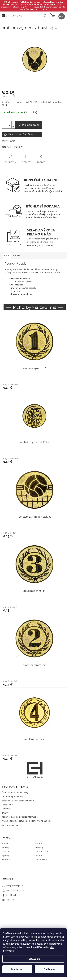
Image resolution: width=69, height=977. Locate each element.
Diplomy (5, 855)
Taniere (38, 855)
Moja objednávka (10, 825)
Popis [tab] (7, 255)
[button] (34, 386)
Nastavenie (33, 959)
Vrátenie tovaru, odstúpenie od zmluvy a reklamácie (27, 821)
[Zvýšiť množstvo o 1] (13, 123)
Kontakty (6, 808)
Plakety (38, 843)
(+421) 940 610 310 (15, 890)
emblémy (27, 294)
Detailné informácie (11, 147)
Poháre (5, 843)
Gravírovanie (40, 859)
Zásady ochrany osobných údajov (18, 800)
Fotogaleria (7, 804)
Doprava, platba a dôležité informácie (20, 817)
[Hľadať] (44, 16)
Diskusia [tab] (16, 255)
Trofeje (5, 851)
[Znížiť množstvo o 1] (13, 126)
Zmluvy (5, 813)
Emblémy (38, 847)
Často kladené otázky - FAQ (15, 792)
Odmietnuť (17, 969)
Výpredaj (6, 859)
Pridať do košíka (30, 124)
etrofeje (10, 899)
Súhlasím (49, 969)
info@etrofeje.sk (14, 885)
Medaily (5, 847)
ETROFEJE (11, 895)
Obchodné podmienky (12, 796)
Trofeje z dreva (41, 851)
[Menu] (61, 16)
